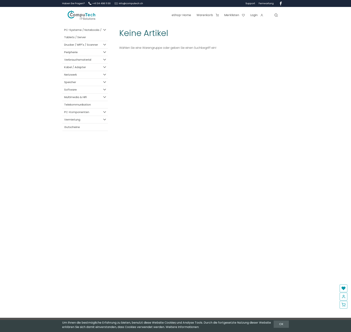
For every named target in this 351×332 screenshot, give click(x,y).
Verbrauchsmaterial (77, 60)
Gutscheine (72, 127)
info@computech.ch (131, 3)
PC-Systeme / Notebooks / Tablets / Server (82, 33)
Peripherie (71, 52)
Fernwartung (266, 3)
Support (250, 3)
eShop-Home (181, 15)
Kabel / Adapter (75, 67)
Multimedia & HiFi (75, 97)
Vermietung (72, 119)
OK (281, 324)
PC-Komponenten (76, 112)
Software (70, 89)
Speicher (70, 82)
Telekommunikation (77, 104)
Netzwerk (70, 75)
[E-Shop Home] (81, 13)
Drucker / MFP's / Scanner (81, 45)
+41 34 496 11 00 (101, 3)
